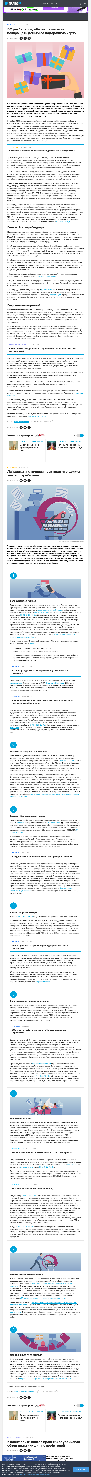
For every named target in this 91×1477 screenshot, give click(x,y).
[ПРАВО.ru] (13, 3)
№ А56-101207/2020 (37, 416)
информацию (55, 295)
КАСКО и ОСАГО (18, 1149)
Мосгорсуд (72, 1164)
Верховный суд (63, 222)
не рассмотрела (43, 982)
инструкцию (15, 1312)
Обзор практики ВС (17, 345)
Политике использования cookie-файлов (35, 1474)
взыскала (14, 727)
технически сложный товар (49, 610)
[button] (21, 38)
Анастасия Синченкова (24, 1391)
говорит (20, 823)
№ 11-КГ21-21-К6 (29, 1196)
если (32, 643)
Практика (16, 667)
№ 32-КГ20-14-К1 (28, 615)
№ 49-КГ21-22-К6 (66, 761)
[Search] (79, 3)
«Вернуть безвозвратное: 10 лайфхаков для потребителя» (45, 1378)
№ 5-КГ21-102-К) (46, 1167)
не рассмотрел (26, 1167)
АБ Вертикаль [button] (54, 823)
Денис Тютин (47, 290)
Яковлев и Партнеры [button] (55, 683)
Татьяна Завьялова (47, 276)
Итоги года (14, 147)
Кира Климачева (21, 421)
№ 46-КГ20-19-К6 (37, 725)
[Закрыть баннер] (44, 1456)
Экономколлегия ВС (43, 421)
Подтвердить (81, 1469)
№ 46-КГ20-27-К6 (42, 1076)
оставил (27, 890)
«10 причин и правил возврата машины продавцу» (42, 1298)
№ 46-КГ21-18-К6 (25, 1227)
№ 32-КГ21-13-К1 (25, 916)
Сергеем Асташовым (41, 1064)
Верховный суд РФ (48, 1392)
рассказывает (16, 683)
